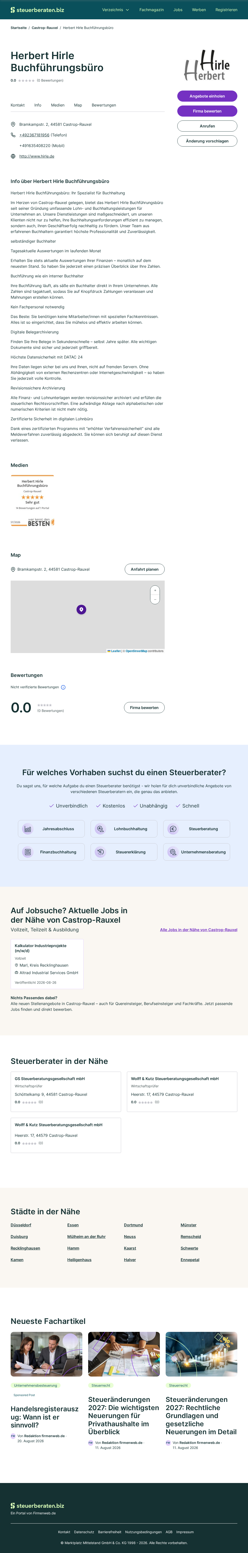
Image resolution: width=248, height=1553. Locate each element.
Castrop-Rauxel (45, 28)
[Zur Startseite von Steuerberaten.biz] (37, 10)
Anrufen (207, 126)
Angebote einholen (207, 96)
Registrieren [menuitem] (226, 9)
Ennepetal (190, 1259)
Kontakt (64, 1532)
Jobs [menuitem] (177, 9)
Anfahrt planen (145, 569)
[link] (47, 964)
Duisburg (19, 1236)
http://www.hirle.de (36, 156)
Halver (130, 1259)
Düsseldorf (21, 1225)
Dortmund (133, 1225)
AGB (169, 1532)
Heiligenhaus (79, 1259)
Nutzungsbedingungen (143, 1532)
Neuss (130, 1236)
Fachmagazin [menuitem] (152, 9)
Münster (188, 1225)
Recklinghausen (25, 1248)
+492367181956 (34, 135)
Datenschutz (84, 1532)
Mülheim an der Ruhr (86, 1236)
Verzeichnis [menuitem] (112, 9)
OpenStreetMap (136, 651)
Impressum (185, 1532)
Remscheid (191, 1236)
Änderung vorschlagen (207, 141)
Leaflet (115, 651)
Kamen (17, 1259)
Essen (73, 1225)
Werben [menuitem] (199, 9)
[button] (81, 610)
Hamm (73, 1248)
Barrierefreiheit (109, 1532)
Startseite (19, 28)
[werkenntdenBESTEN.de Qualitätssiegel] (34, 500)
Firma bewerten (144, 707)
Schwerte (189, 1248)
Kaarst (130, 1248)
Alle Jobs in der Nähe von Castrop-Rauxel (198, 929)
